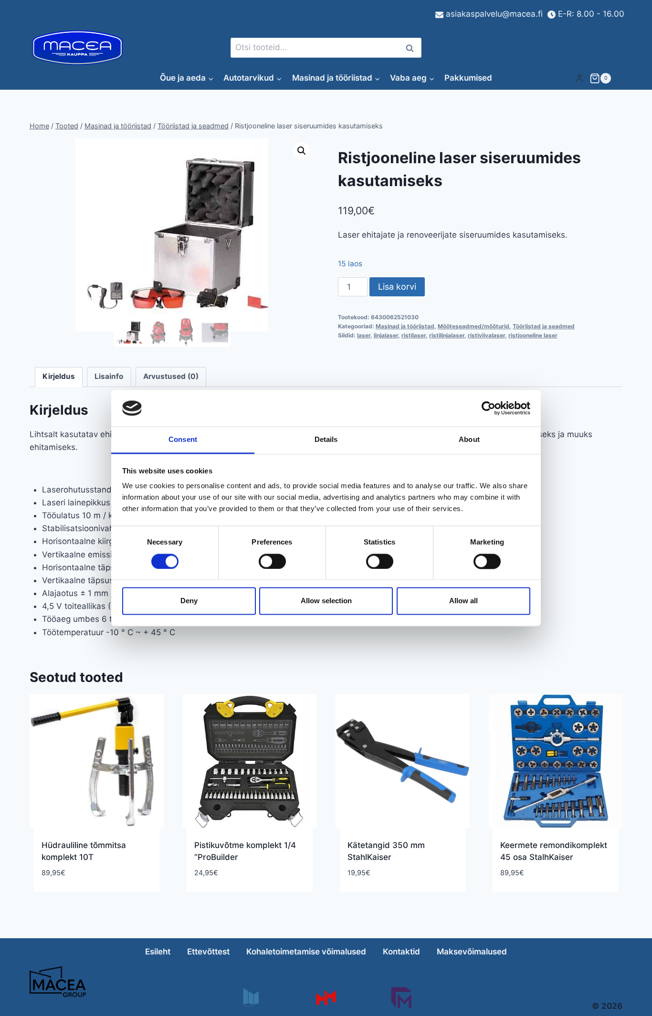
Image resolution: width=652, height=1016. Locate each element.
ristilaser (413, 335)
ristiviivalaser (486, 335)
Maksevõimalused (472, 951)
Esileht (157, 951)
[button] (301, 150)
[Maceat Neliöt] (401, 998)
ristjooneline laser (532, 335)
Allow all (463, 601)
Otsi (411, 48)
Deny (189, 601)
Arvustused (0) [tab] (171, 376)
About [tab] (469, 440)
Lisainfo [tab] (109, 376)
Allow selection (326, 601)
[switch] (272, 561)
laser (363, 335)
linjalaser (386, 335)
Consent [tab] (182, 440)
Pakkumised (468, 78)
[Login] (579, 78)
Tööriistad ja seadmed (544, 326)
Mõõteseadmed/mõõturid (473, 326)
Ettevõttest (208, 951)
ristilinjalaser (446, 335)
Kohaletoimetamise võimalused (306, 951)
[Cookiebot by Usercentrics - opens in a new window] (488, 408)
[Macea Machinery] (326, 998)
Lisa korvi (397, 287)
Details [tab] (326, 440)
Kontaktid (401, 951)
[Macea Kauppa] (250, 998)
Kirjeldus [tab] (58, 376)
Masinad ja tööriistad (405, 326)
